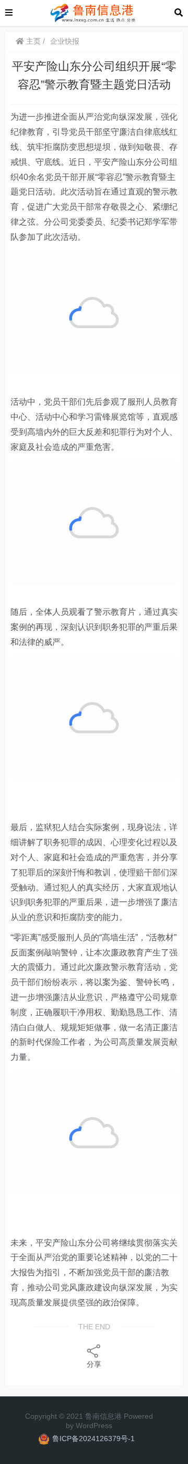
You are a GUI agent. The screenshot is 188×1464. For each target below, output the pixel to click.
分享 (94, 1364)
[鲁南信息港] (93, 12)
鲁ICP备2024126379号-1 (93, 1438)
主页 (32, 41)
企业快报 (64, 41)
